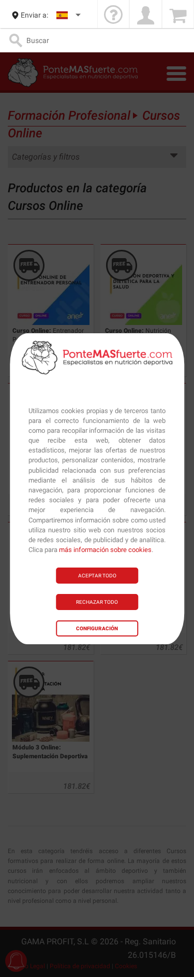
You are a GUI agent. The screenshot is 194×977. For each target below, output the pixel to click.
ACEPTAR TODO (97, 575)
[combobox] (69, 15)
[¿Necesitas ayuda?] (113, 15)
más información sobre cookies (105, 550)
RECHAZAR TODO (97, 602)
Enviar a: (34, 15)
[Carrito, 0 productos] (178, 15)
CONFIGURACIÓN (97, 628)
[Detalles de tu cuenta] (145, 15)
